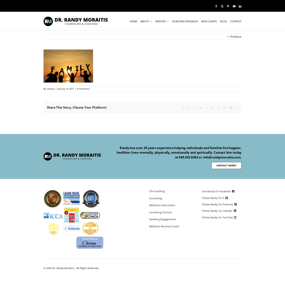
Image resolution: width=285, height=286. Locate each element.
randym (51, 88)
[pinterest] (228, 6)
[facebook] (216, 6)
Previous (235, 36)
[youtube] (234, 6)
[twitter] (222, 6)
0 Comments (83, 88)
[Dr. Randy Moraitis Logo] (76, 18)
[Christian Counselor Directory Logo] (89, 238)
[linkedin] (240, 6)
